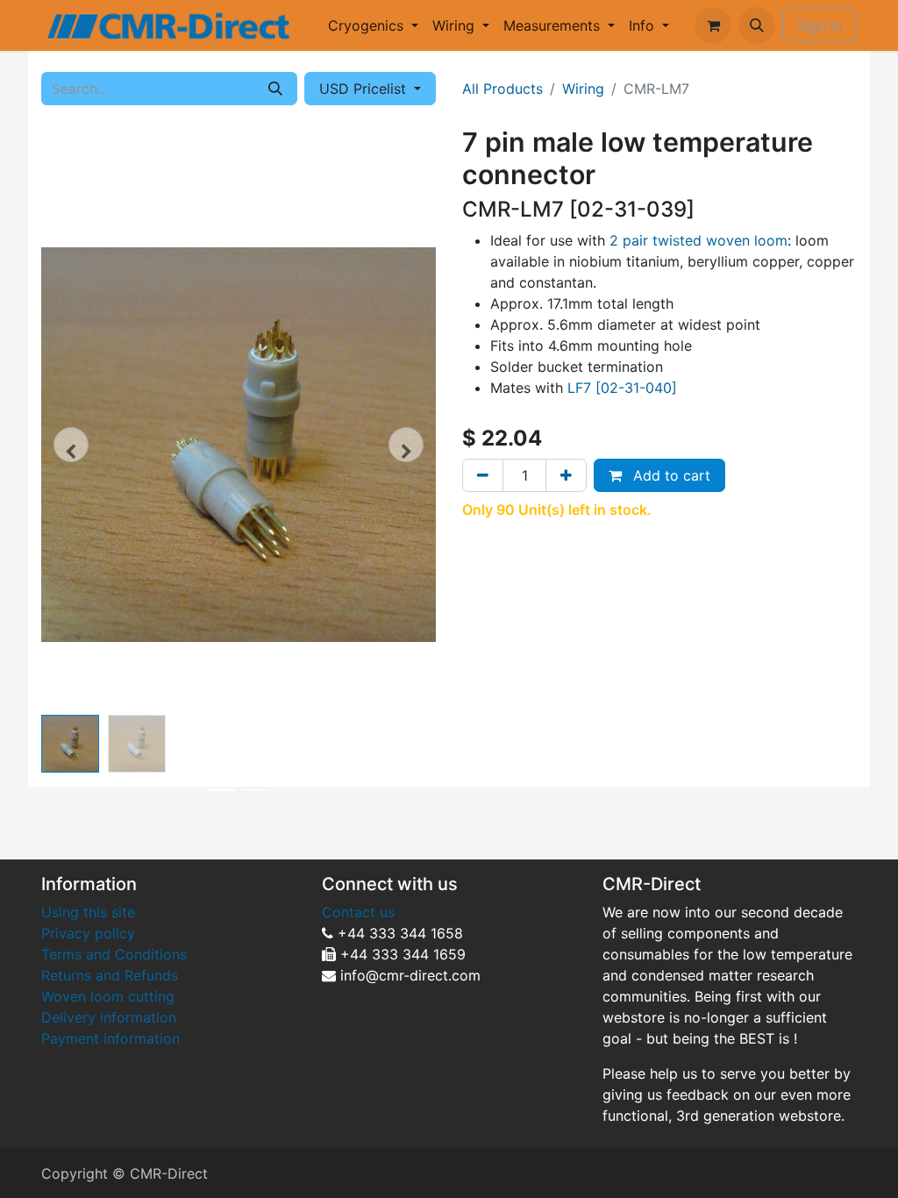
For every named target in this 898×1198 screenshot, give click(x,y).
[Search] (275, 88)
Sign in (819, 25)
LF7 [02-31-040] (622, 387)
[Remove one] (482, 475)
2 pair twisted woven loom (698, 240)
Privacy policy (88, 933)
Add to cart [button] (669, 475)
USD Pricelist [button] (364, 88)
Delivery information (108, 1017)
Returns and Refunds (111, 975)
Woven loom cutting (108, 996)
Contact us (358, 912)
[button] (756, 25)
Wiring (583, 88)
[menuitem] (373, 25)
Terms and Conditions (114, 954)
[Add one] (566, 475)
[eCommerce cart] (713, 25)
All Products (502, 88)
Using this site (88, 912)
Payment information (110, 1038)
